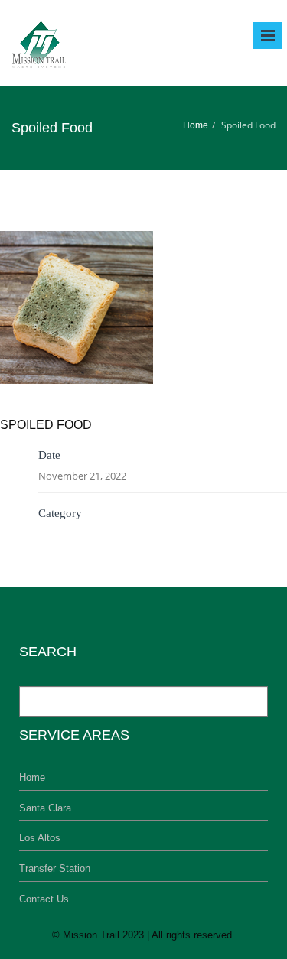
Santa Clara (45, 808)
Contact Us (44, 899)
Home (195, 125)
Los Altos (39, 838)
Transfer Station (54, 868)
